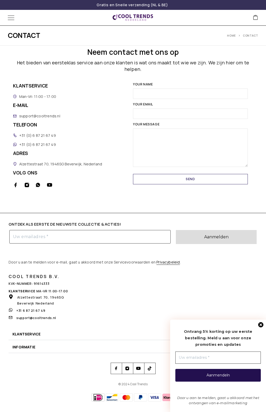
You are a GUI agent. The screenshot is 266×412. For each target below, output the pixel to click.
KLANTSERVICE (26, 334)
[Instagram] (26, 185)
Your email (143, 104)
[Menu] (11, 17)
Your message (146, 124)
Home (231, 35)
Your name (143, 84)
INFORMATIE (23, 347)
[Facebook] (15, 185)
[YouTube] (49, 185)
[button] (133, 334)
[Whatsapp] (38, 185)
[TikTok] (149, 368)
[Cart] (255, 18)
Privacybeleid (168, 262)
